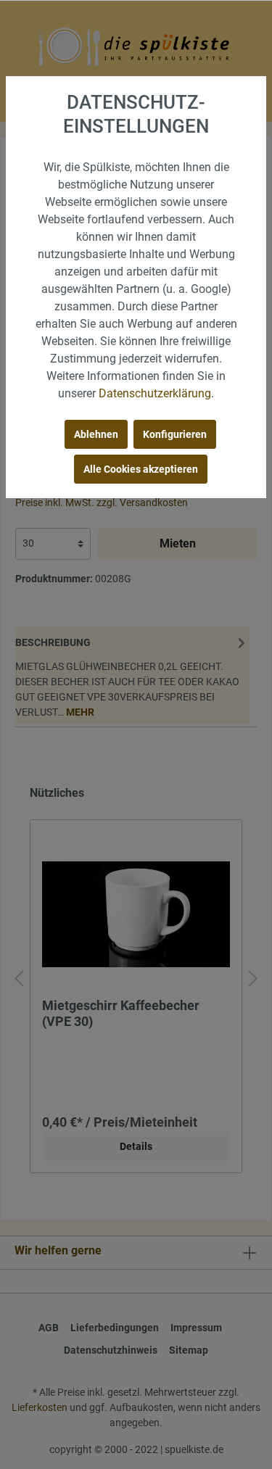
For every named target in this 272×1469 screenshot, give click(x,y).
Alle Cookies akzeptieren (140, 469)
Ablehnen (96, 434)
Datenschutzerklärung (155, 393)
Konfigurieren (175, 434)
